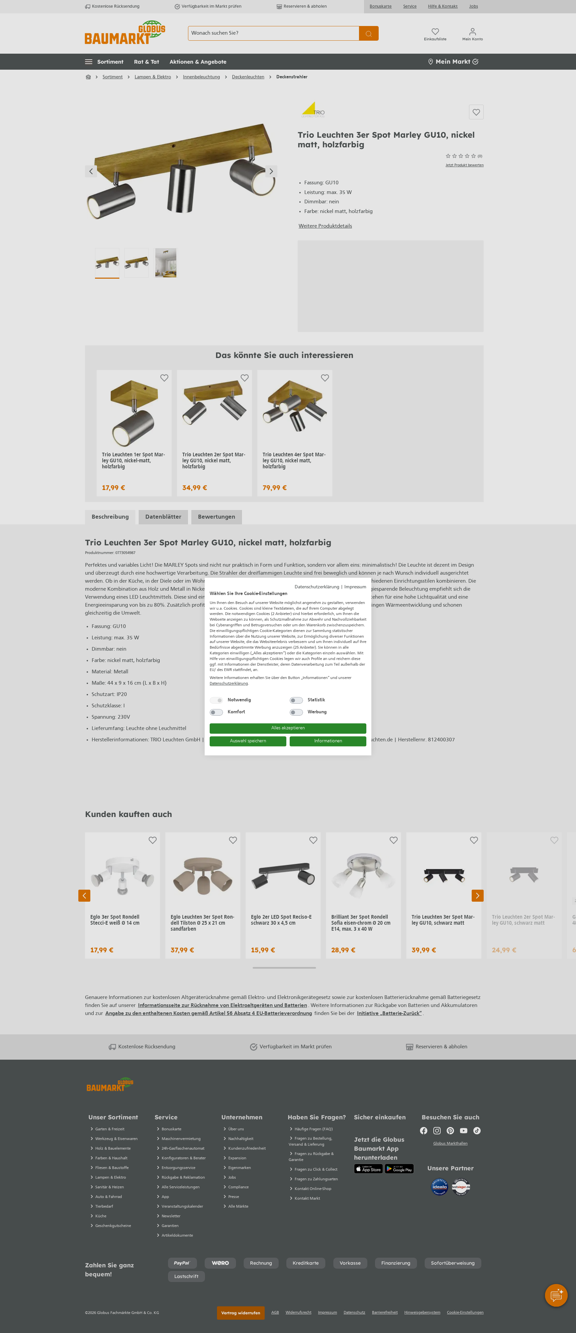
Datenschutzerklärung (317, 587)
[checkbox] (216, 700)
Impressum (355, 587)
